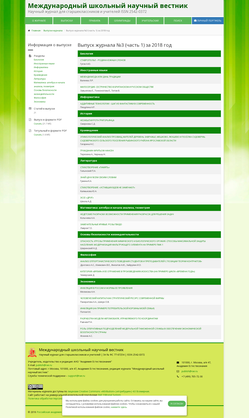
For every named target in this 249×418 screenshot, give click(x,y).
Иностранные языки (44, 63)
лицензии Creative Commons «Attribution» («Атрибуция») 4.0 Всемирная (108, 391)
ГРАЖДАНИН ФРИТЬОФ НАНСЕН (97, 150)
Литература (40, 78)
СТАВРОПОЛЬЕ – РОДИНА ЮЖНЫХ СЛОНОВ (103, 60)
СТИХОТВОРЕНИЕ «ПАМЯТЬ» (95, 167)
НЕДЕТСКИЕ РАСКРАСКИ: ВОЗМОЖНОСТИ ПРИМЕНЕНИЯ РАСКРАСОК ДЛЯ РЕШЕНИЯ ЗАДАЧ (127, 214)
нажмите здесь (119, 407)
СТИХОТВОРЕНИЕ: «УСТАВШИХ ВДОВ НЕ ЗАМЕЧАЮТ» (107, 187)
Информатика (41, 67)
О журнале (39, 20)
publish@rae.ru (44, 365)
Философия (40, 97)
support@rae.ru (76, 375)
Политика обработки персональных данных (53, 398)
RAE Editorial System (109, 394)
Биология (39, 59)
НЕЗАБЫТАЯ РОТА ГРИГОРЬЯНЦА (97, 120)
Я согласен (177, 403)
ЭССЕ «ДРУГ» (87, 197)
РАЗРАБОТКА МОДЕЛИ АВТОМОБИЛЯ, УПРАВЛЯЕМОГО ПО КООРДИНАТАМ (119, 318)
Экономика (39, 101)
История (38, 71)
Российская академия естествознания (59, 412)
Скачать (38, 123)
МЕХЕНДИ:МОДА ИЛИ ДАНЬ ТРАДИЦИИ (100, 76)
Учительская (150, 20)
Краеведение (40, 74)
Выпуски (67, 20)
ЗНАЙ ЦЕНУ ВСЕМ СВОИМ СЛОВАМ (98, 177)
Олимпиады (122, 20)
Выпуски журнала (53, 30)
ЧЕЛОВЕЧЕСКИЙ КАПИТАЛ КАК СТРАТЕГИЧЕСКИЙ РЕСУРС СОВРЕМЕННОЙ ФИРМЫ (122, 298)
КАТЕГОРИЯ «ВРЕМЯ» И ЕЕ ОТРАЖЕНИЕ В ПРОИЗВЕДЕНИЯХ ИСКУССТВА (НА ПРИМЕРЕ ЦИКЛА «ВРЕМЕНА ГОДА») (137, 271)
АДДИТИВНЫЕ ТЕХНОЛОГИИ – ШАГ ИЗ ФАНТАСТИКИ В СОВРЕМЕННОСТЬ (117, 103)
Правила (94, 20)
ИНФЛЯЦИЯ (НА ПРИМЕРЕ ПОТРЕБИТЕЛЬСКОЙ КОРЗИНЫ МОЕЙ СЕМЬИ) (117, 308)
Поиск (178, 20)
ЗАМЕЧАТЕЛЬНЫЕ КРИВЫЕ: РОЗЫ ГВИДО (101, 224)
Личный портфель (208, 20)
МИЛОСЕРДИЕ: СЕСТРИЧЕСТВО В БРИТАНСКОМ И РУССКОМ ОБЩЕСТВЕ (117, 86)
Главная (36, 30)
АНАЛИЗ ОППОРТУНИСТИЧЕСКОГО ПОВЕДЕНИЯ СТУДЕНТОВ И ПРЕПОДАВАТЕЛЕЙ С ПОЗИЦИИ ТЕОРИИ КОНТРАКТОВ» (141, 261)
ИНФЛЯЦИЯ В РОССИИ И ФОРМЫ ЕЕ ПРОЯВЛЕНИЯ (106, 288)
